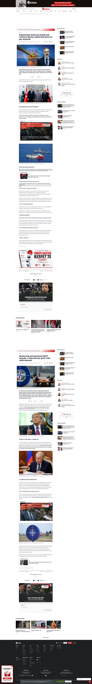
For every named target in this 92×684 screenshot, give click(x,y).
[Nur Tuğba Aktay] (60, 73)
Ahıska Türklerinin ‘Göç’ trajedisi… (67, 79)
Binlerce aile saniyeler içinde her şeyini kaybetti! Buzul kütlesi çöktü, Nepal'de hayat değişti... (69, 105)
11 (35, 300)
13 (37, 300)
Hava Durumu (45, 648)
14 (38, 300)
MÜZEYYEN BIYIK (23, 246)
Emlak (24, 652)
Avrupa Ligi (31, 651)
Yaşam (44, 645)
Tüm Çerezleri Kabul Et (60, 681)
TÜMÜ (46, 300)
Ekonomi (24, 645)
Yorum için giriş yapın (48, 309)
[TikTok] (30, 675)
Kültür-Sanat (52, 645)
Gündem (17, 645)
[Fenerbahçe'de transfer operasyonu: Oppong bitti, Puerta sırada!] (62, 368)
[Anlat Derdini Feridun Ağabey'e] (60, 84)
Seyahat (44, 650)
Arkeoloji (51, 648)
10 (34, 300)
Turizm (24, 655)
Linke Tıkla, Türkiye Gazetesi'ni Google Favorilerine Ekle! (29, 29)
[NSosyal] (40, 279)
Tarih (51, 650)
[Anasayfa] (18, 643)
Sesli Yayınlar (59, 648)
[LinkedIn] (38, 280)
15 (39, 300)
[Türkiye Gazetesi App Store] (39, 660)
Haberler (24, 662)
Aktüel (44, 651)
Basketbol (31, 652)
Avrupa (37, 648)
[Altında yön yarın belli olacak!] (60, 123)
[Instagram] (28, 675)
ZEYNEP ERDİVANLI (23, 568)
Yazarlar (17, 657)
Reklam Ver (31, 665)
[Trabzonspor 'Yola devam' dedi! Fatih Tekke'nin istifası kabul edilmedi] (62, 52)
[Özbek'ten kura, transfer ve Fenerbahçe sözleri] (60, 445)
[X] (34, 280)
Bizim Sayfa (59, 645)
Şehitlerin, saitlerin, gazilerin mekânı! (68, 62)
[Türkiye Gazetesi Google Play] (39, 662)
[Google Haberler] (44, 279)
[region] (46, 681)
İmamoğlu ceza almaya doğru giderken (68, 389)
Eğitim (17, 648)
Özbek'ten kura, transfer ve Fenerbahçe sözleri (67, 116)
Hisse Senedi (24, 650)
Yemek (44, 649)
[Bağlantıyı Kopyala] (47, 41)
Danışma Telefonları (32, 663)
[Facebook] (21, 271)
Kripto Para (24, 651)
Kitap (51, 649)
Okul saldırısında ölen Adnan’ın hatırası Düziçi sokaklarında (68, 127)
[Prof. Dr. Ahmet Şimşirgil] (60, 63)
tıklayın (66, 95)
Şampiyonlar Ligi (32, 650)
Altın (23, 648)
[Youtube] (26, 675)
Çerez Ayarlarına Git (68, 681)
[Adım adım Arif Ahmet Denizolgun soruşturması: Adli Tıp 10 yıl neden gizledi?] (62, 32)
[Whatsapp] (44, 41)
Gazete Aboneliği (32, 662)
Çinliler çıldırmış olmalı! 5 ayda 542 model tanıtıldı (69, 111)
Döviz (23, 649)
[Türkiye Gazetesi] (46, 9)
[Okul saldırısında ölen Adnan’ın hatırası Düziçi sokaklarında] (60, 450)
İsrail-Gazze (38, 651)
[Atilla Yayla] (60, 68)
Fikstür (30, 649)
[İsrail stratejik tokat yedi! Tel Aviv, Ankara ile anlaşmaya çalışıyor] (62, 47)
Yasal (30, 664)
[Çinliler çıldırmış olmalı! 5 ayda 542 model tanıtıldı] (60, 434)
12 (36, 300)
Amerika (37, 649)
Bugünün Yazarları (18, 658)
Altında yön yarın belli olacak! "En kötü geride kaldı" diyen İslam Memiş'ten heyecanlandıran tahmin (69, 121)
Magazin (24, 658)
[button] (51, 292)
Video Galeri (24, 664)
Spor (30, 645)
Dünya (20, 32)
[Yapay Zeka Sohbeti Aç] (90, 682)
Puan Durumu (31, 648)
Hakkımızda (31, 658)
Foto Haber (24, 663)
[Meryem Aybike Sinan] (60, 79)
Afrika (37, 650)
